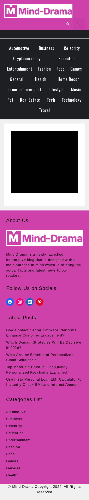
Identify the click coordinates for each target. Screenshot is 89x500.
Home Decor (68, 79)
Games (76, 69)
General (17, 79)
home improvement (24, 89)
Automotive (19, 48)
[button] (67, 24)
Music (76, 89)
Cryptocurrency (27, 58)
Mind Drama (16, 254)
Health (41, 79)
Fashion (44, 69)
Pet (10, 100)
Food (61, 69)
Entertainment (19, 69)
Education (67, 58)
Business (46, 48)
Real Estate (30, 100)
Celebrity (72, 48)
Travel (44, 110)
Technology (72, 100)
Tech (51, 100)
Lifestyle (56, 89)
